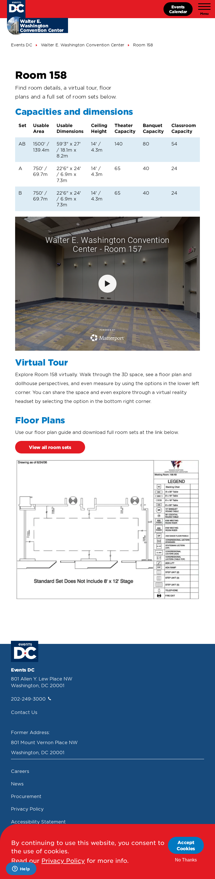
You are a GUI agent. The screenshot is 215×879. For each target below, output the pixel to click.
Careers (20, 771)
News (17, 783)
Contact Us (24, 712)
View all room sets (50, 447)
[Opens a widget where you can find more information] (21, 869)
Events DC (21, 44)
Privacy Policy (27, 808)
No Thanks (186, 859)
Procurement (26, 796)
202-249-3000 (28, 698)
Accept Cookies (186, 845)
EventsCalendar (178, 9)
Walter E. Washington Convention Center (83, 44)
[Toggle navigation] (204, 9)
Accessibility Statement (38, 821)
